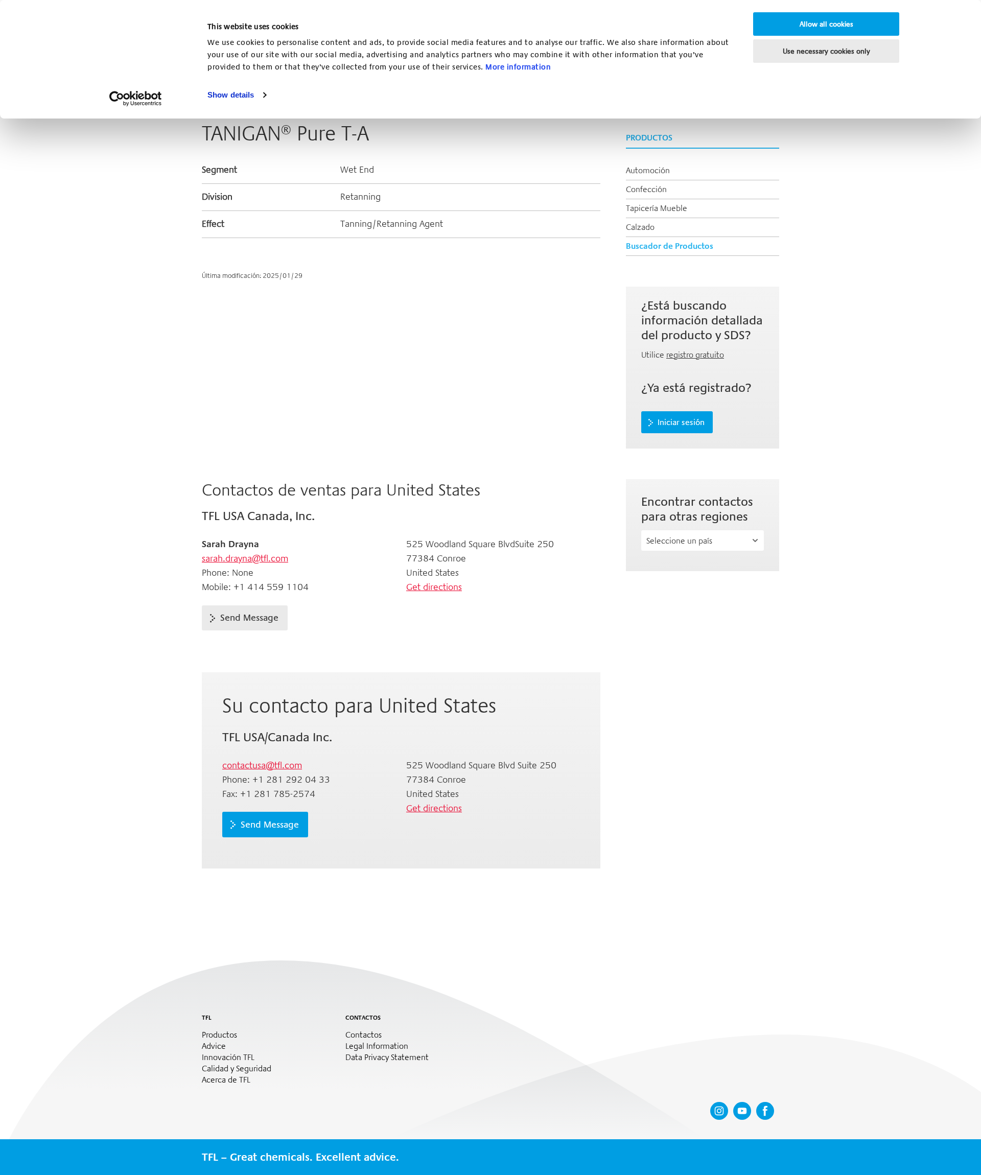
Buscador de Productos (669, 246)
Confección (646, 189)
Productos (219, 1035)
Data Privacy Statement (387, 1057)
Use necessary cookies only (826, 51)
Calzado (640, 227)
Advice (214, 1046)
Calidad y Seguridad (236, 1068)
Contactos (363, 1035)
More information (518, 67)
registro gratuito (695, 355)
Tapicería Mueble (656, 208)
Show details (230, 94)
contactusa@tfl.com (262, 765)
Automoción (648, 170)
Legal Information (376, 1046)
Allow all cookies (826, 24)
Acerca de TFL (226, 1080)
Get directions (434, 587)
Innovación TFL (228, 1057)
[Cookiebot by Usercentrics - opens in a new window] (135, 98)
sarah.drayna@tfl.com (245, 558)
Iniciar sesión (681, 422)
